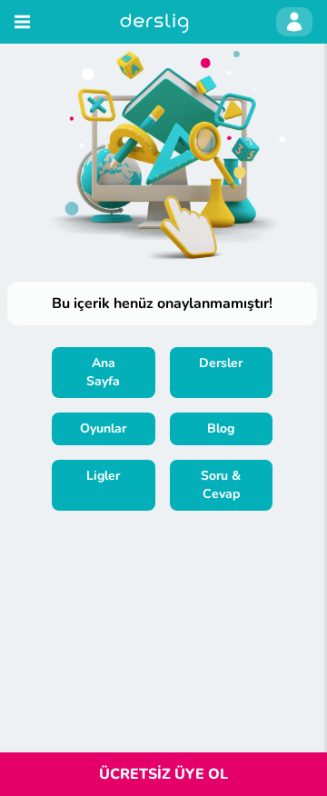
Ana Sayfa (103, 372)
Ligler (103, 475)
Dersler (221, 363)
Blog (220, 428)
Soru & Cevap (221, 484)
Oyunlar (103, 428)
